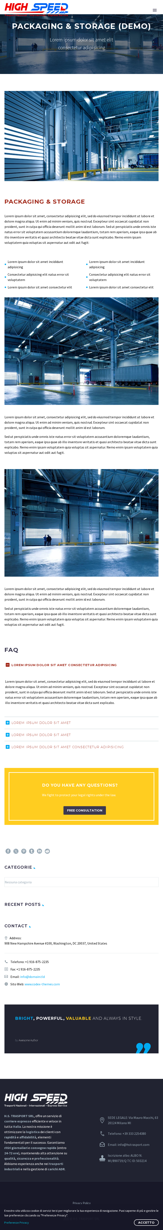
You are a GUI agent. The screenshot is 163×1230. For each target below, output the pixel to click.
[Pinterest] (23, 851)
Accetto (146, 1222)
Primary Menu (155, 10)
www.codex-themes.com (42, 984)
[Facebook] (8, 851)
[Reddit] (47, 851)
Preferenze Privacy (16, 1222)
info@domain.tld (32, 977)
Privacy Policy (82, 1203)
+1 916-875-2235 (37, 962)
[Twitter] (15, 851)
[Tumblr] (31, 851)
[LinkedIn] (39, 851)
